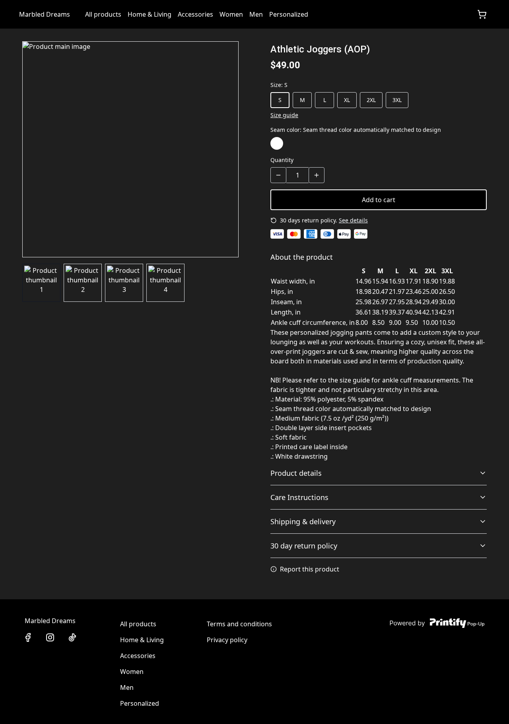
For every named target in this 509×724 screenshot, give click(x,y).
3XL (397, 100)
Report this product (309, 569)
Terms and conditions (239, 624)
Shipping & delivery (303, 521)
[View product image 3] (124, 283)
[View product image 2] (83, 283)
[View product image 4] (165, 283)
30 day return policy (303, 545)
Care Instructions (299, 497)
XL (347, 100)
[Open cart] (482, 14)
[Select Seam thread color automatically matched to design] (276, 143)
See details (353, 220)
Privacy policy (227, 639)
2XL (371, 100)
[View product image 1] (41, 283)
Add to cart (378, 199)
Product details (296, 473)
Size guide (284, 115)
